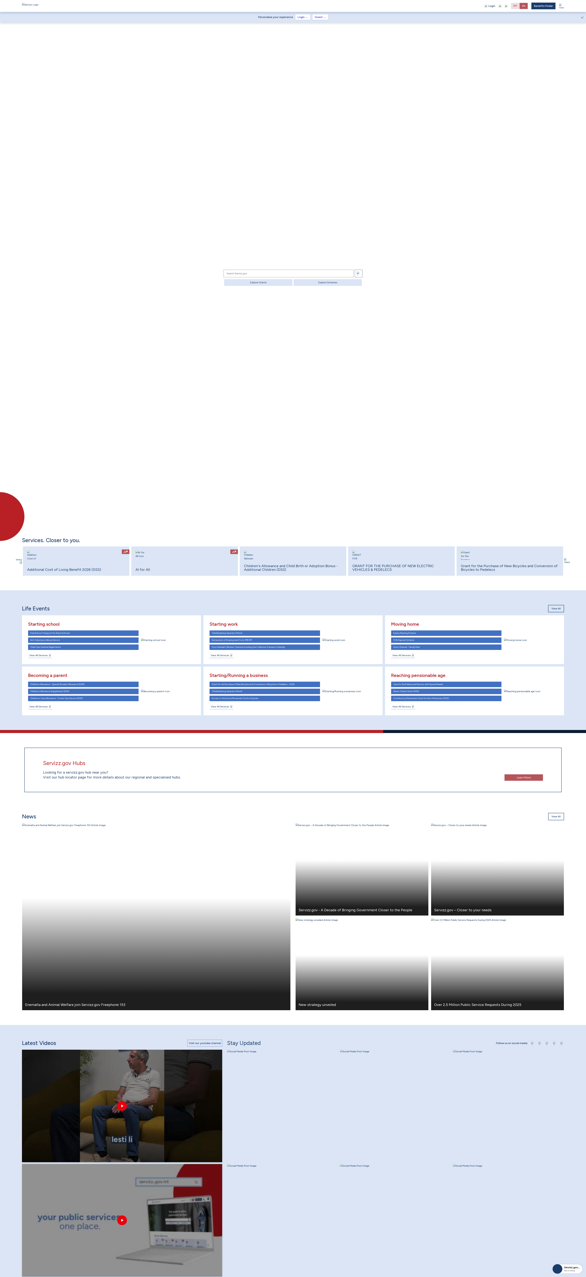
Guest (320, 17)
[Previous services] (19, 561)
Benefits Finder (543, 6)
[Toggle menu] (561, 6)
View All (556, 608)
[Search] (358, 273)
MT (515, 5)
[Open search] (506, 6)
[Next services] (567, 561)
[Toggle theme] (500, 6)
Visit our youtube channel (205, 1043)
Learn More (524, 777)
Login (303, 17)
